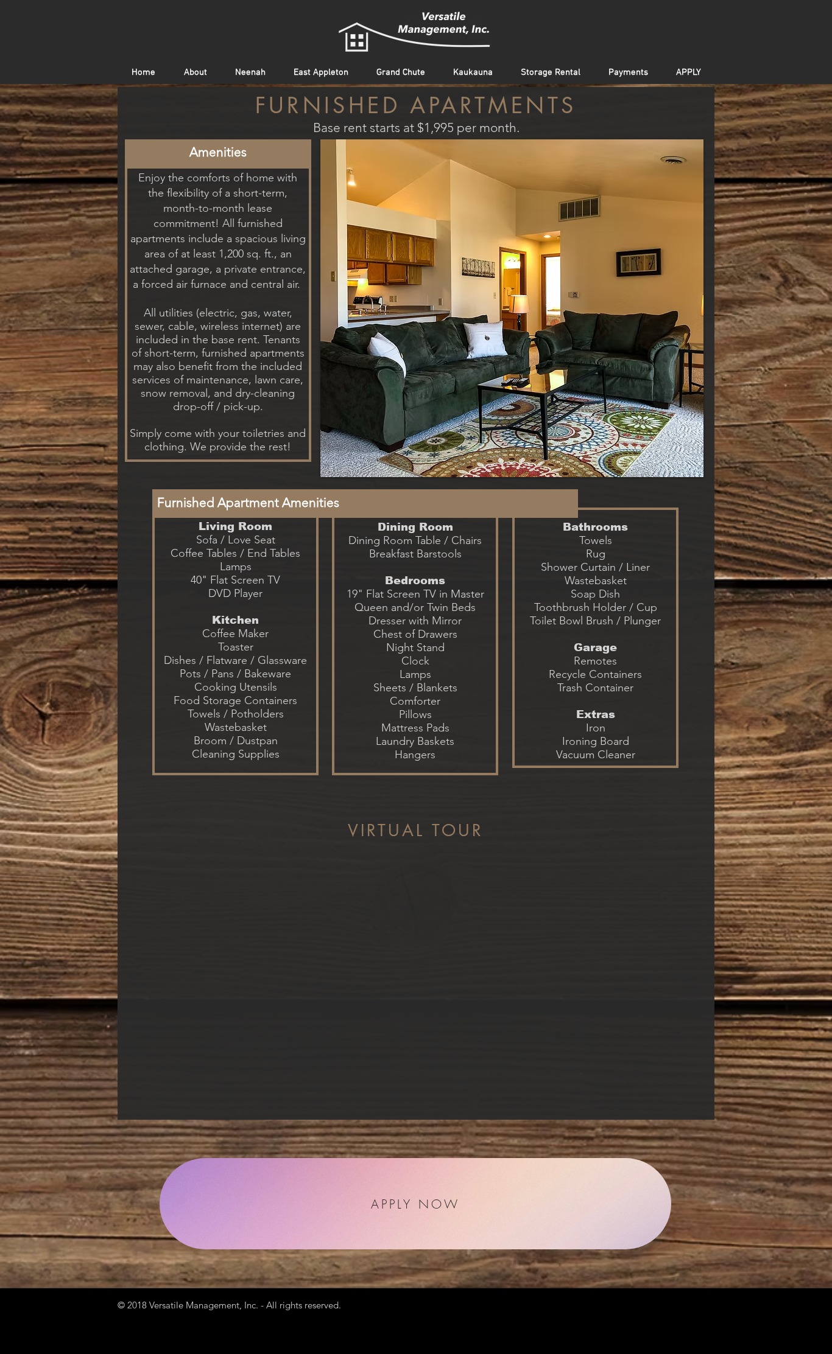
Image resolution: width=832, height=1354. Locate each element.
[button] (511, 308)
